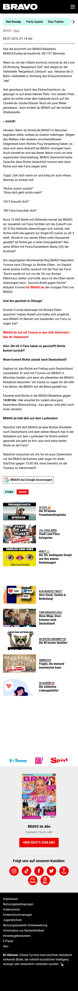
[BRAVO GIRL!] (39, 760)
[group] (37, 22)
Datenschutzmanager (17, 915)
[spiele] (32, 880)
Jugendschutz (12, 920)
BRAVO (7, 31)
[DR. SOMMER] (18, 760)
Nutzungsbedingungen (18, 904)
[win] (45, 880)
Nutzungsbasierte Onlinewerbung (25, 925)
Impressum (10, 899)
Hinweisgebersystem (17, 936)
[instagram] (14, 871)
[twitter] (51, 871)
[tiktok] (26, 871)
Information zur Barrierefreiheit (23, 930)
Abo (5, 946)
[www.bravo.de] (20, 7)
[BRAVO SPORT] (59, 760)
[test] (64, 871)
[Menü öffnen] (72, 7)
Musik (23, 491)
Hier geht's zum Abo (39, 842)
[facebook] (39, 871)
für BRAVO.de (35, 287)
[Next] (71, 22)
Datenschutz (11, 909)
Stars (16, 31)
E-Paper (8, 941)
